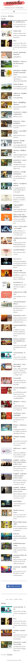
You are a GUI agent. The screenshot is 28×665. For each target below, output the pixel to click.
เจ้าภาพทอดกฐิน (17, 378)
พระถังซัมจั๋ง (16, 599)
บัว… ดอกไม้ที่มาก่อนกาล (19, 22)
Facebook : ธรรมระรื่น (15, 586)
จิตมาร (14, 41)
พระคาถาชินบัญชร (17, 501)
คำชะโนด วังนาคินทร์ (18, 84)
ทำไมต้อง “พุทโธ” (17, 31)
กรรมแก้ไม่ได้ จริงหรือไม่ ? (19, 250)
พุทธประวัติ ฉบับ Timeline (19, 315)
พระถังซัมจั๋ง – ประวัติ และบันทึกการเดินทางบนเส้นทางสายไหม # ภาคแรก (19, 489)
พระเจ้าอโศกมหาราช (18, 282)
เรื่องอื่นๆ (3, 603)
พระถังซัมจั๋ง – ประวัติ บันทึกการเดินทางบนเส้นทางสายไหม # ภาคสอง (19, 476)
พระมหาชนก (16, 534)
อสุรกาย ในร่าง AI (17, 259)
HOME (7, 599)
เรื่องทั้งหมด (20, 599)
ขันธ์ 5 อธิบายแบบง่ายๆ (18, 195)
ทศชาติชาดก (11, 599)
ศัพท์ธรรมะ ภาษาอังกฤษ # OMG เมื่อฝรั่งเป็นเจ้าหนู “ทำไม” (19, 341)
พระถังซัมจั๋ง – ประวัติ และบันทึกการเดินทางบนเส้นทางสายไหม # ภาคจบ (19, 462)
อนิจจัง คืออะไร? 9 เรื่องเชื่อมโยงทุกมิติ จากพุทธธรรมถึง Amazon (19, 72)
